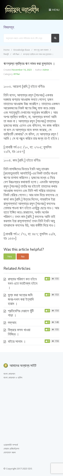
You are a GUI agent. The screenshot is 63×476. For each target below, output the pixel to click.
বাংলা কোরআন (9, 373)
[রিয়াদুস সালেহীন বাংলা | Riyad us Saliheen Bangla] (22, 13)
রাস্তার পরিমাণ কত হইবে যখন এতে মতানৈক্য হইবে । (22, 283)
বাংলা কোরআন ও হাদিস (13, 377)
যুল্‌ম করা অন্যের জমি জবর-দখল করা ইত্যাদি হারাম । (21, 299)
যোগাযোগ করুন (10, 452)
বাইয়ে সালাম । (17, 341)
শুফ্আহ (12, 322)
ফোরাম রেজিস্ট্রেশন (11, 448)
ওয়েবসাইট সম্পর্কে (11, 444)
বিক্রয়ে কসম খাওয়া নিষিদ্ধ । (19, 331)
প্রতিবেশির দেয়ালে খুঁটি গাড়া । (21, 313)
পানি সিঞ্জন (16, 74)
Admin (46, 69)
